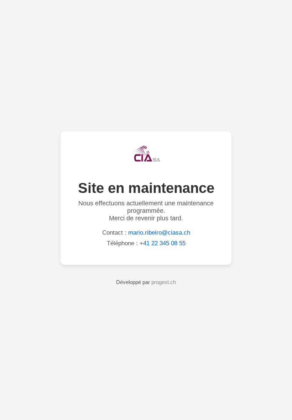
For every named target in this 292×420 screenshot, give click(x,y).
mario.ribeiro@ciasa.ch (159, 232)
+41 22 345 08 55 (163, 243)
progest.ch (163, 282)
